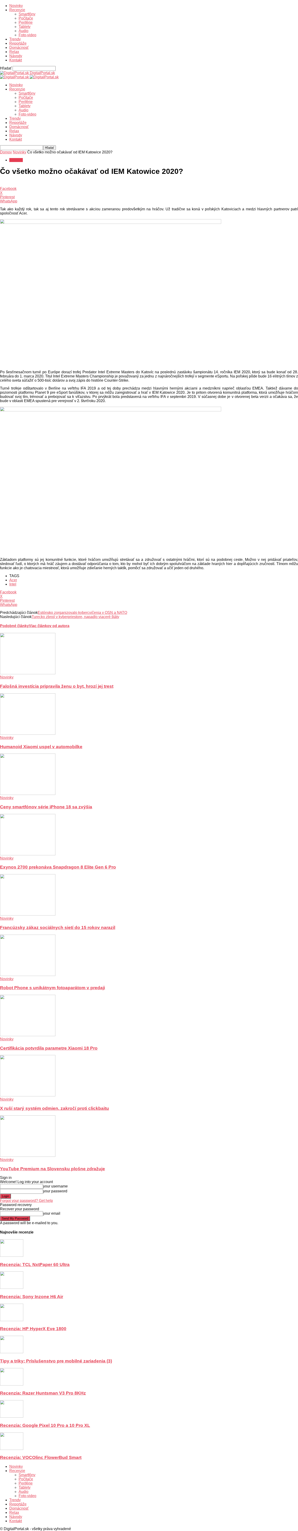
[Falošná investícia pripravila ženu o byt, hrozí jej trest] (27, 673)
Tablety (24, 27)
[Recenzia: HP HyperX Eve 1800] (11, 1320)
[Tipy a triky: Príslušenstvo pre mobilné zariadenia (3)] (11, 1352)
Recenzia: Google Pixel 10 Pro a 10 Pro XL (45, 1425)
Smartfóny (27, 14)
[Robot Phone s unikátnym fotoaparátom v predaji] (27, 975)
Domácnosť (19, 48)
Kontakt (15, 60)
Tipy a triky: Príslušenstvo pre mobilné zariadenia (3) (56, 1361)
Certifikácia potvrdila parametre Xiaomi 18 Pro (49, 1048)
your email (51, 1213)
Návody (15, 56)
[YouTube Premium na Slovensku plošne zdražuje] (27, 1155)
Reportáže (18, 43)
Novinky (16, 6)
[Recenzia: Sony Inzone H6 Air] (11, 1288)
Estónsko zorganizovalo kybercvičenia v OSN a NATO (82, 613)
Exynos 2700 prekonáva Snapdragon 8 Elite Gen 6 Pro (58, 867)
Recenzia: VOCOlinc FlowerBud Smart (40, 1457)
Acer (13, 580)
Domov (6, 152)
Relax (14, 52)
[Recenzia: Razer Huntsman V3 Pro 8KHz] (11, 1384)
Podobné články (14, 626)
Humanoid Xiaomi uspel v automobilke (41, 746)
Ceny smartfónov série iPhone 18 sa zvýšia (46, 806)
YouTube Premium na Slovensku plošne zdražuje (52, 1168)
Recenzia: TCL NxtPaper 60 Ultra (35, 1264)
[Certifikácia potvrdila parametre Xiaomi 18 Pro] (27, 1035)
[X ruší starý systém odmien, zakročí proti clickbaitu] (27, 1095)
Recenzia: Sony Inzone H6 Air (31, 1296)
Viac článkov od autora (49, 626)
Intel (12, 584)
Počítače (26, 18)
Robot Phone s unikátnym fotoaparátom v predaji (52, 987)
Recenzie (17, 10)
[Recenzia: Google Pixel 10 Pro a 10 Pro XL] (11, 1416)
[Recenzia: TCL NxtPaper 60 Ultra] (11, 1255)
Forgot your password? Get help (26, 1201)
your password (55, 1191)
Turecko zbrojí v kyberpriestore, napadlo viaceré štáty (75, 617)
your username (55, 1186)
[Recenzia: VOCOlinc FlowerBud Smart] (11, 1449)
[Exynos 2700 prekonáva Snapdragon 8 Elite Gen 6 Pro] (27, 854)
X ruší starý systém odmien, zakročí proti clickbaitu (54, 1108)
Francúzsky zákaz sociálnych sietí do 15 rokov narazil (57, 927)
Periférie (26, 22)
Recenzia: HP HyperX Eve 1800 (33, 1328)
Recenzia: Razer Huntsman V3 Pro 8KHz (43, 1393)
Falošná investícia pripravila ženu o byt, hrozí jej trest (56, 686)
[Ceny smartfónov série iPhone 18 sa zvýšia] (27, 794)
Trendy (15, 39)
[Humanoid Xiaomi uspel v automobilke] (27, 733)
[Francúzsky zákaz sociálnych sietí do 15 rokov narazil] (27, 914)
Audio (23, 31)
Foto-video (27, 35)
